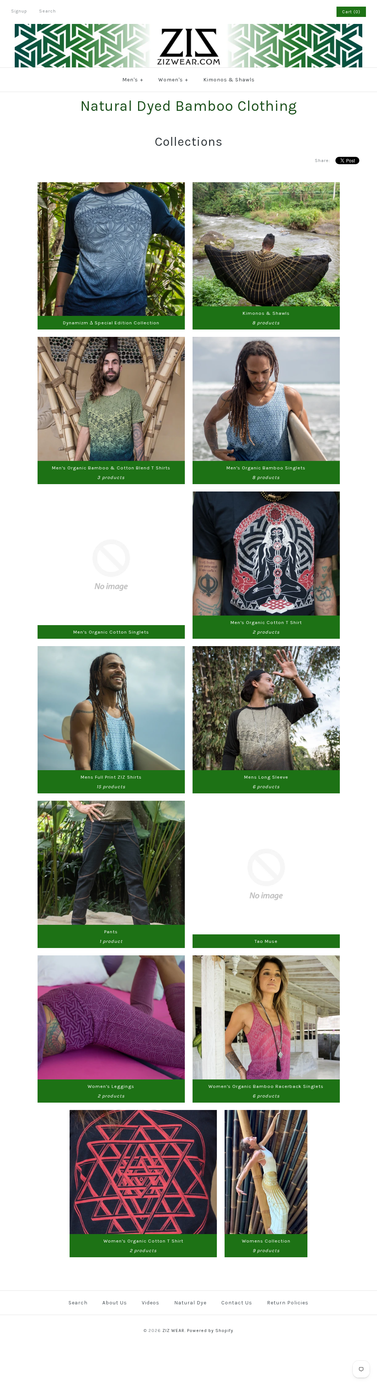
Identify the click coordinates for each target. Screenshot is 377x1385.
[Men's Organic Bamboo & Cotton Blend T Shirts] (111, 341)
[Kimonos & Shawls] (266, 186)
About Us (114, 1303)
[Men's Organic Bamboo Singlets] (266, 341)
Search (78, 1303)
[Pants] (111, 805)
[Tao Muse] (266, 805)
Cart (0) (351, 11)
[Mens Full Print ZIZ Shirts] (111, 650)
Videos (150, 1303)
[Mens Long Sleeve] (266, 650)
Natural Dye (190, 1303)
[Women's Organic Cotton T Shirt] (143, 1114)
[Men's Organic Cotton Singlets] (111, 496)
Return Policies (288, 1303)
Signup (19, 11)
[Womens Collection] (266, 1114)
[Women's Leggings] (111, 959)
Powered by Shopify (210, 1330)
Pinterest (310, 12)
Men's (132, 80)
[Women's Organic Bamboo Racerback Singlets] (266, 959)
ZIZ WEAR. (174, 1330)
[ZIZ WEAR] (188, 28)
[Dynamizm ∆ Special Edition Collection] (111, 186)
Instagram (320, 12)
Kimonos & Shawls (229, 80)
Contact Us (236, 1303)
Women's (173, 80)
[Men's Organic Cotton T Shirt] (266, 496)
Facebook (301, 12)
